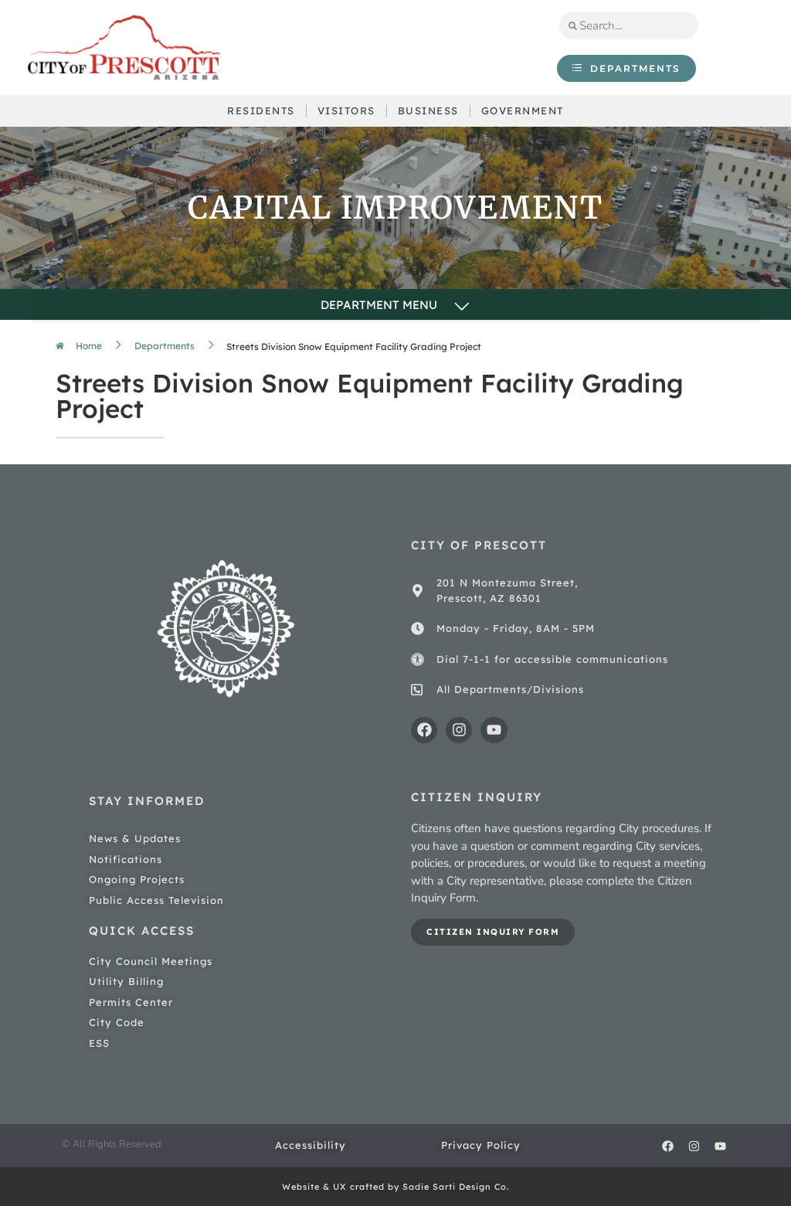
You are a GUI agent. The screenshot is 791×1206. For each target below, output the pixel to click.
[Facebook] (424, 730)
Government (522, 110)
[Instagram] (459, 730)
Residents (261, 110)
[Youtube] (493, 730)
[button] (395, 306)
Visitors (346, 110)
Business (428, 110)
